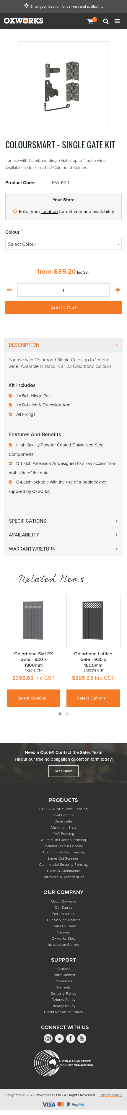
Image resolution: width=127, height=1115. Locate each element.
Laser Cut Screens (63, 858)
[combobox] (63, 244)
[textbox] (63, 244)
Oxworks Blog (63, 938)
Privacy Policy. (111, 1095)
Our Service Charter (63, 920)
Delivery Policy (63, 993)
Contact (63, 968)
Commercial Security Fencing (63, 864)
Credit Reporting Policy (63, 1012)
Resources (64, 981)
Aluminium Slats (64, 827)
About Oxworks (63, 901)
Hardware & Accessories (63, 877)
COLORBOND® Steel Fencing (63, 809)
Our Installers (63, 913)
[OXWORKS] (33, 21)
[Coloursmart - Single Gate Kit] (63, 85)
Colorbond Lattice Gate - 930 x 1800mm (93, 659)
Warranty (63, 987)
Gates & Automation (63, 870)
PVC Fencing (63, 833)
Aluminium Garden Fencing (63, 840)
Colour (12, 232)
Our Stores (64, 907)
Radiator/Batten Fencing (64, 846)
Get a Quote (64, 771)
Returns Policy (64, 999)
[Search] (106, 21)
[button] (60, 714)
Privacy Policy (63, 1005)
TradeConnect (63, 975)
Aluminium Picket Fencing (63, 852)
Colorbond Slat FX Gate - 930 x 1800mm (33, 659)
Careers (63, 932)
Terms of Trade (63, 926)
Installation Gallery (63, 944)
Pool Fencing (64, 815)
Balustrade (63, 821)
